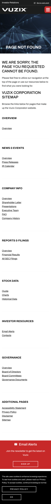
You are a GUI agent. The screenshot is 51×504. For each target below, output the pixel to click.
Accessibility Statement (14, 408)
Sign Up (25, 464)
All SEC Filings (9, 258)
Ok (11, 497)
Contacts (6, 335)
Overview (7, 128)
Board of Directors (11, 371)
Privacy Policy (9, 412)
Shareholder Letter (11, 202)
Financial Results (11, 254)
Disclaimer (7, 416)
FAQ (4, 214)
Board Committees (11, 375)
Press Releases (10, 162)
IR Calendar (8, 166)
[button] (47, 9)
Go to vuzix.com (43, 3)
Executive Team (10, 210)
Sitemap (6, 420)
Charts (5, 295)
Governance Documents (14, 379)
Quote (5, 291)
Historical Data (9, 299)
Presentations (9, 206)
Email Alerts (8, 331)
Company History (11, 218)
